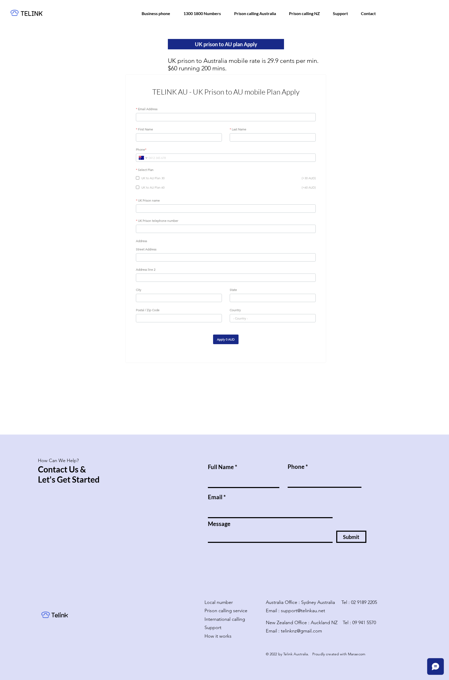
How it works (218, 636)
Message (219, 524)
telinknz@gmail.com (301, 631)
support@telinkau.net (303, 611)
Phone (296, 467)
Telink (60, 615)
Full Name (221, 467)
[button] (226, 44)
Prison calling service (225, 611)
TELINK (32, 13)
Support (212, 627)
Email (215, 497)
